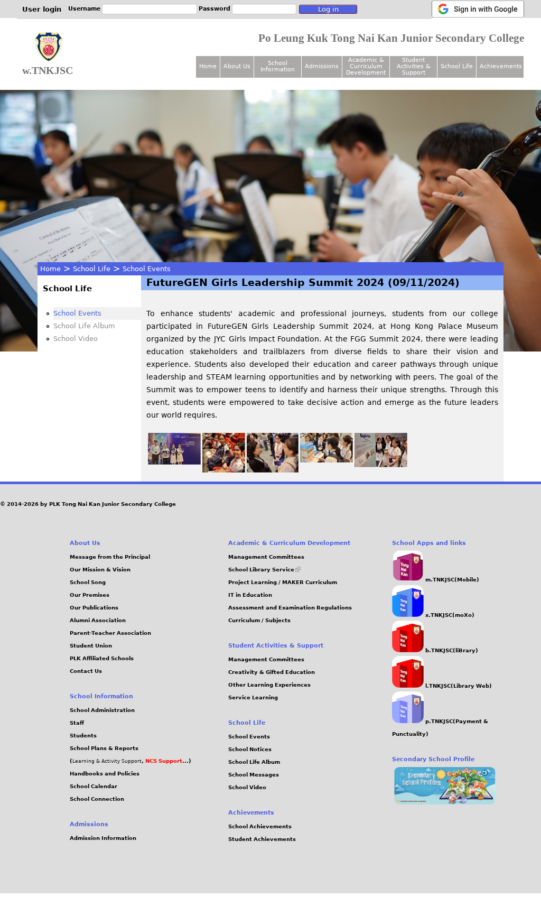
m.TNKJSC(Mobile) (451, 580)
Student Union (91, 646)
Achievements (501, 66)
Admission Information (103, 838)
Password (214, 8)
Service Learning (253, 697)
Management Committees (266, 557)
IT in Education (250, 595)
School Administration (102, 710)
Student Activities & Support (414, 66)
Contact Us (86, 671)
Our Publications (94, 608)
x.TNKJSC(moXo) (449, 615)
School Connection (97, 799)
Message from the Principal (110, 557)
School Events (147, 269)
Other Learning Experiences (269, 685)
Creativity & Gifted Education (271, 672)
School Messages (253, 775)
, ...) (166, 761)
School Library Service (264, 569)
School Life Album (84, 326)
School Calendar (93, 786)
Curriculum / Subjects (259, 620)
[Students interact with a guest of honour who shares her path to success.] (273, 470)
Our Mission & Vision (100, 569)
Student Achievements (262, 839)
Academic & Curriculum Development (366, 66)
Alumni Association (98, 620)
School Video (75, 339)
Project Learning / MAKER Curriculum (282, 582)
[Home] (48, 47)
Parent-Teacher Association (110, 633)
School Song (88, 582)
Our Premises (89, 595)
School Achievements (260, 826)
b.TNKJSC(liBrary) (451, 650)
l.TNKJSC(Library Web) (458, 686)
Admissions (322, 66)
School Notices (250, 749)
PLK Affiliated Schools (102, 658)
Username (84, 8)
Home (50, 269)
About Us (236, 66)
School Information (277, 66)
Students (83, 735)
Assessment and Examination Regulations (290, 608)
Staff (77, 723)
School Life (91, 269)
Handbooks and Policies (104, 773)
